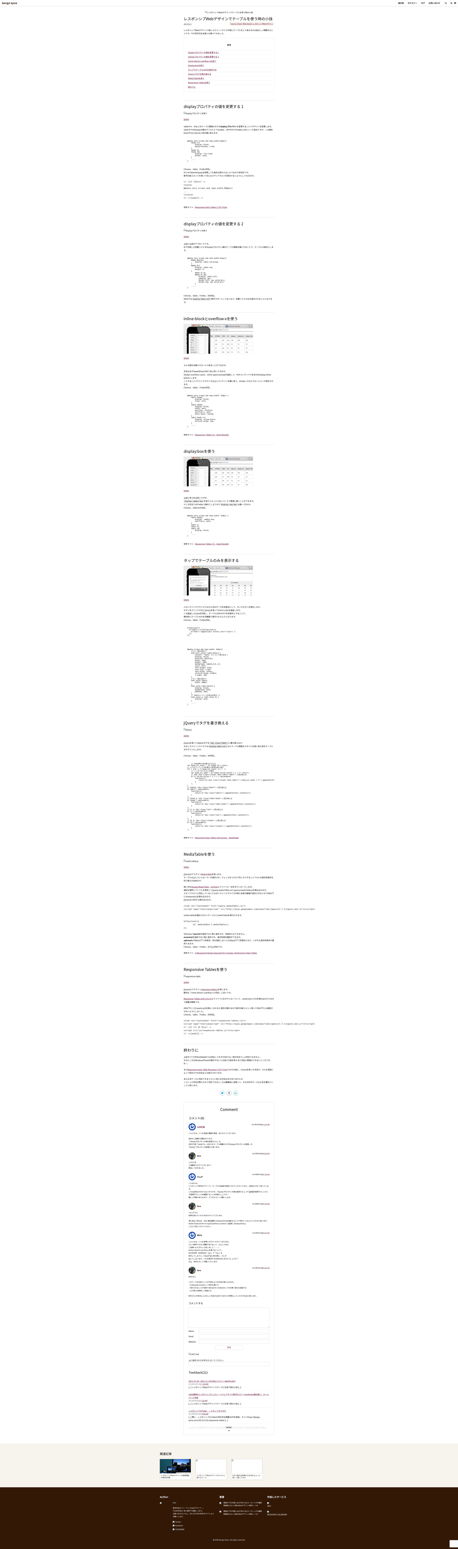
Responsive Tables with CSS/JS (197, 998)
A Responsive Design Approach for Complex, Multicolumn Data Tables (226, 952)
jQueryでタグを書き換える (199, 74)
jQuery (239, 24)
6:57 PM (266, 1233)
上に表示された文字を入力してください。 (207, 1360)
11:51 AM (266, 1124)
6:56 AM (205, 1414)
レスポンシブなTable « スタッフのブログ (207, 1410)
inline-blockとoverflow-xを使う (202, 61)
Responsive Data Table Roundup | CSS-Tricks (207, 1069)
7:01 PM (266, 1174)
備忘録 (401, 3)
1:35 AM (204, 1400)
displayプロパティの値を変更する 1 (203, 52)
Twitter (178, 1522)
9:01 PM (266, 1268)
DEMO (186, 119)
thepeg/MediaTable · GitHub (204, 886)
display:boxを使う (196, 65)
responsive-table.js (209, 989)
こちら (185, 1513)
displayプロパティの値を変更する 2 (203, 56)
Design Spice (9, 3)
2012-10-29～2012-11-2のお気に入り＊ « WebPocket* (212, 1381)
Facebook (179, 1525)
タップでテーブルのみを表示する (202, 69)
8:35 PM (266, 1153)
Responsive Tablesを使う (199, 82)
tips (232, 24)
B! (235, 1093)
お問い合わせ (434, 3)
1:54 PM (205, 1384)
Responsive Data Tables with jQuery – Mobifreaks (217, 837)
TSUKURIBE (180, 1529)
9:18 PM (266, 1204)
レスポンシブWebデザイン (263, 24)
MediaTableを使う (196, 78)
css (235, 24)
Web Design (247, 24)
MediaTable (206, 874)
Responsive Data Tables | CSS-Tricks (211, 207)
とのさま (201, 1126)
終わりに (192, 87)
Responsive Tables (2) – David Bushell (212, 434)
